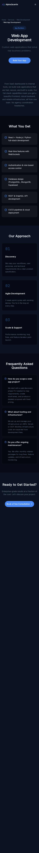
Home (4, 20)
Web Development (23, 20)
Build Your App (19, 60)
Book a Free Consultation (18, 504)
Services (11, 20)
